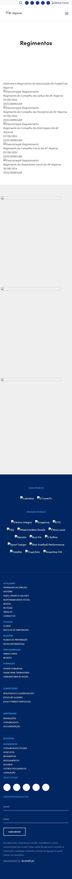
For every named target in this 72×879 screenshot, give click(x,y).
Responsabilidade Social (16, 599)
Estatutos (8, 752)
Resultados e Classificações (18, 693)
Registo (7, 657)
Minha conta (10, 653)
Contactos (9, 615)
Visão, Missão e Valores (16, 595)
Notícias (7, 607)
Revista (7, 603)
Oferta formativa (12, 668)
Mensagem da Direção (15, 587)
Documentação (11, 726)
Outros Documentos (14, 768)
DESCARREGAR (12, 103)
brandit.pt (28, 860)
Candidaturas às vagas (15, 676)
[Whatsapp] (43, 3)
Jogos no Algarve (13, 697)
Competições (10, 688)
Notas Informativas (13, 643)
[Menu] (67, 13)
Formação (9, 663)
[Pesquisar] (20, 2)
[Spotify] (48, 3)
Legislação (9, 772)
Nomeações (9, 718)
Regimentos (9, 756)
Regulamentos (11, 760)
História (7, 591)
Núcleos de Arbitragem (16, 629)
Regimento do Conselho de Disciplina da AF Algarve (35, 112)
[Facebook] (27, 3)
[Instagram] (32, 3)
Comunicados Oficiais (15, 748)
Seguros (8, 764)
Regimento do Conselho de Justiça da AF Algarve (33, 95)
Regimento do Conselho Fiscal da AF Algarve (30, 148)
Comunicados (10, 722)
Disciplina (8, 738)
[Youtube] (37, 3)
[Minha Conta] (60, 2)
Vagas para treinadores (16, 672)
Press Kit (8, 611)
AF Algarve (9, 583)
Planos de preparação (15, 639)
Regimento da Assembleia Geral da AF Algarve (32, 164)
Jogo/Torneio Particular (16, 701)
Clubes (7, 625)
